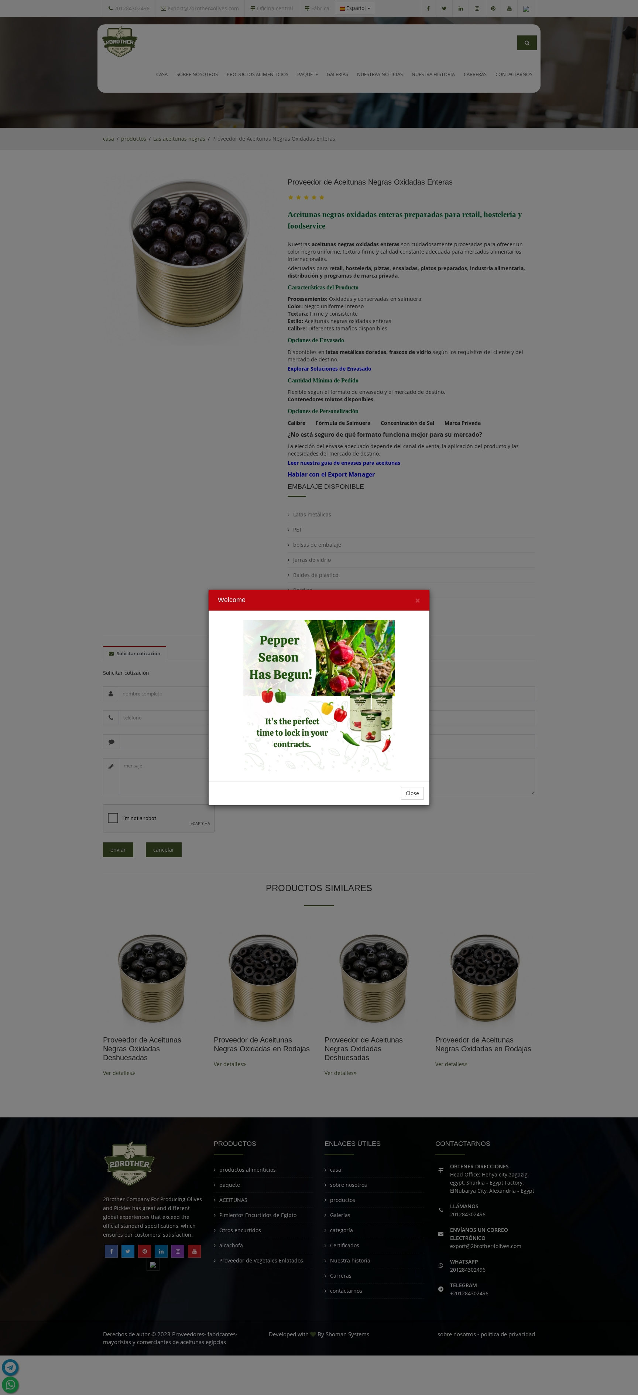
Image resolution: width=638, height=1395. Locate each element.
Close (412, 793)
